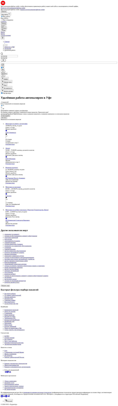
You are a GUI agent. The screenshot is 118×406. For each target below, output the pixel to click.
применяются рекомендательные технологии (37, 392)
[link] (4, 28)
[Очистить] (3, 60)
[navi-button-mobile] (2, 37)
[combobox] (9, 56)
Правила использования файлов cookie (32, 9)
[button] (3, 32)
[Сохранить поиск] (2, 65)
